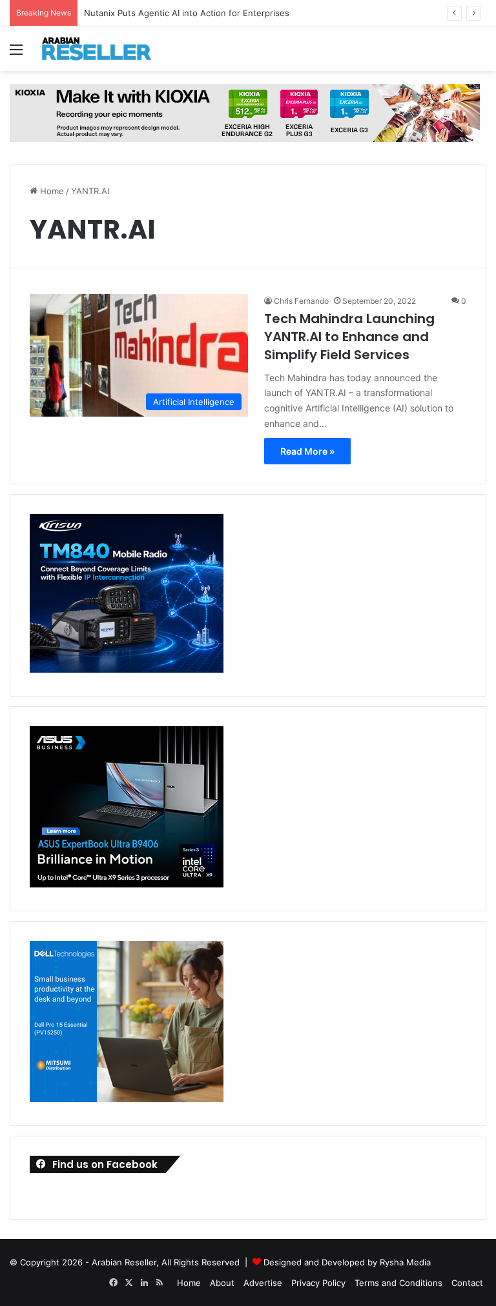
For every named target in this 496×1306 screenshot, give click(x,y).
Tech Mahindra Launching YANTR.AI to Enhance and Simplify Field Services (349, 337)
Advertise (262, 1283)
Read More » (307, 451)
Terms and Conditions (398, 1283)
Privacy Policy (318, 1283)
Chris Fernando (301, 301)
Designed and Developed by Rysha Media (347, 1262)
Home (50, 191)
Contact (467, 1283)
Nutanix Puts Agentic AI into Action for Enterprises (186, 13)
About (222, 1283)
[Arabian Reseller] (103, 48)
